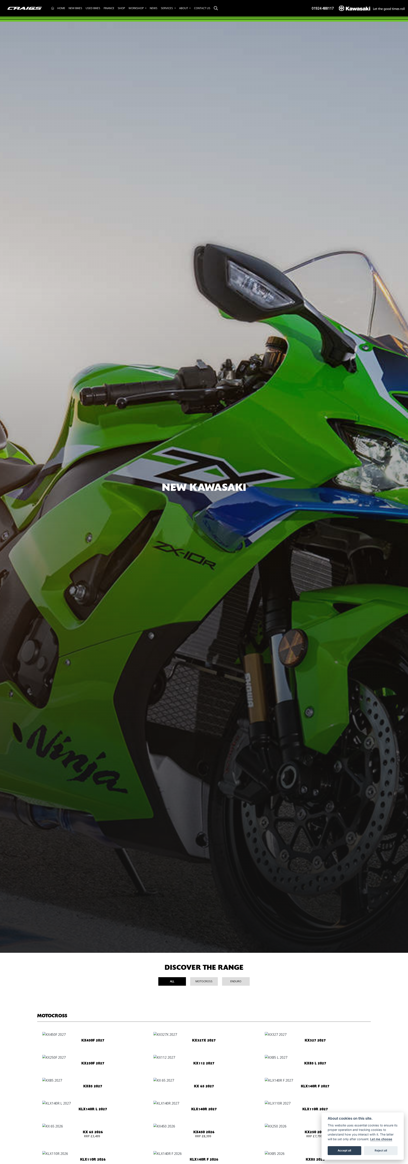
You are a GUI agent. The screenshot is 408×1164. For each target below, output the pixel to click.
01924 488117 (323, 8)
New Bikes (75, 8)
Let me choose (381, 1139)
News (153, 8)
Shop (121, 8)
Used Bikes (93, 8)
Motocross (204, 981)
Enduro (235, 981)
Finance (109, 8)
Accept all (344, 1150)
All (172, 981)
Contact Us (202, 8)
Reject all (381, 1150)
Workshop (136, 8)
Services (167, 8)
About (184, 8)
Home (61, 8)
